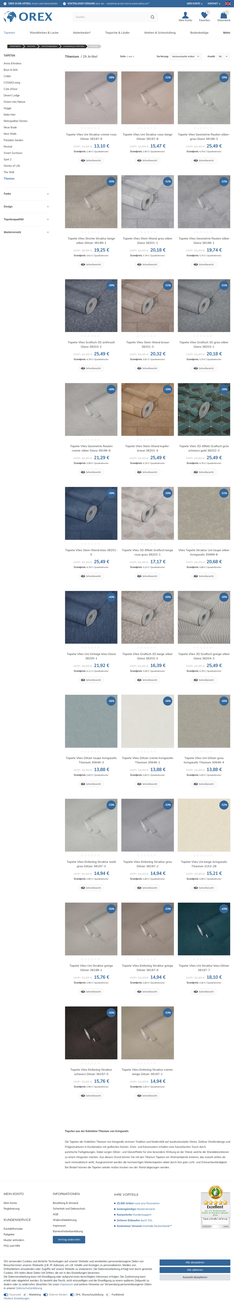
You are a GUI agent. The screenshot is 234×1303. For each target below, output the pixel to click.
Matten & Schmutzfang (160, 32)
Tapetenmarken (49, 46)
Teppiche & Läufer (117, 32)
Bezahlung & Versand (65, 1203)
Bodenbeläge (199, 32)
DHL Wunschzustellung (89, 1294)
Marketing (35, 1294)
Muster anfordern (14, 1240)
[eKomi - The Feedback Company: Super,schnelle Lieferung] (215, 1206)
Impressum (59, 1225)
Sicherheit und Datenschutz (69, 1208)
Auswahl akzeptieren (195, 1277)
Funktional (118, 1294)
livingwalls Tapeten (73, 46)
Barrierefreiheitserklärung (68, 1231)
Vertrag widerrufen (69, 1239)
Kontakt (213, 3)
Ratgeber (9, 1234)
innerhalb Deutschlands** (144, 1226)
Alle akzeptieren (195, 1262)
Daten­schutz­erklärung (29, 1288)
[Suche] (152, 17)
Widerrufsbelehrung (64, 1220)
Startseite (15, 46)
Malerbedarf (81, 32)
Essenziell (15, 1294)
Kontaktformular (13, 1228)
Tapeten (9, 32)
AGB (55, 1214)
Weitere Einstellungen (16, 1298)
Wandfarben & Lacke (44, 32)
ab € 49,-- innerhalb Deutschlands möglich (109, 3)
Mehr (226, 32)
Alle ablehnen (195, 1270)
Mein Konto (193, 3)
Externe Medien (58, 1294)
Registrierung (11, 1208)
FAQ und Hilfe (12, 1245)
